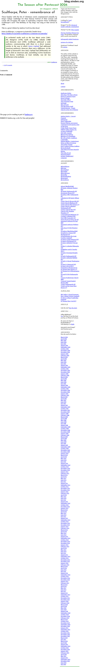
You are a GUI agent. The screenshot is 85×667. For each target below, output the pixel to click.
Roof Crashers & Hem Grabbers (70, 146)
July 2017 (63, 591)
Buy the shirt (73, 308)
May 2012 (63, 497)
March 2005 (64, 357)
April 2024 (64, 643)
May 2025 (63, 656)
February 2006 (65, 375)
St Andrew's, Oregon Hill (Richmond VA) (68, 233)
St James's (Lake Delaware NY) (70, 239)
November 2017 (65, 598)
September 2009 (65, 447)
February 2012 (65, 493)
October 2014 (65, 540)
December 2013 (65, 525)
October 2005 (65, 369)
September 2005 (65, 367)
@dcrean (63, 168)
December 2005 (65, 372)
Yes (62, 316)
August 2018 (64, 611)
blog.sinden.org (74, 1)
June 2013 (63, 515)
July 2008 (63, 423)
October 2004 (65, 349)
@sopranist (64, 178)
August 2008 (64, 425)
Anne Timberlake (66, 121)
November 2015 (65, 560)
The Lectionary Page (67, 101)
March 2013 (64, 510)
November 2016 (65, 578)
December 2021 (65, 633)
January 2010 (64, 453)
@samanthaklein (66, 176)
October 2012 (65, 505)
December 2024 (65, 649)
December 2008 (65, 432)
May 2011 (63, 478)
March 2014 (64, 530)
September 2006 (65, 387)
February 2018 (65, 603)
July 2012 (63, 500)
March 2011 (64, 475)
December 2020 (65, 626)
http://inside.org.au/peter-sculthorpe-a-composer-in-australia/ (24, 34)
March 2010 (64, 455)
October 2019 (65, 621)
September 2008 (65, 427)
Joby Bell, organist (66, 133)
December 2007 (65, 412)
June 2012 (63, 498)
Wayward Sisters (66, 154)
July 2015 (63, 553)
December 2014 (65, 543)
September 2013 (65, 520)
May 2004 (63, 340)
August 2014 (64, 536)
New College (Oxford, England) (70, 296)
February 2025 (65, 653)
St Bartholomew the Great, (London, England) (69, 237)
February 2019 (65, 618)
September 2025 (65, 659)
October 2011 (65, 487)
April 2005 (64, 359)
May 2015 (63, 550)
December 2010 (65, 470)
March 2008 (64, 417)
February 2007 (65, 395)
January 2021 (64, 628)
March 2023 (64, 638)
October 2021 (65, 631)
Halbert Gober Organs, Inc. (69, 129)
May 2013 (63, 513)
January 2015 (64, 545)
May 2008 (63, 420)
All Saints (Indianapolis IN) (69, 191)
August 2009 (64, 445)
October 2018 (65, 615)
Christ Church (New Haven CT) (70, 204)
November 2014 (65, 541)
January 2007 (64, 394)
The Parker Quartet (66, 144)
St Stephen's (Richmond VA (69, 268)
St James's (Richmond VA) (68, 241)
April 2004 (64, 339)
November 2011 (65, 488)
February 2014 (65, 528)
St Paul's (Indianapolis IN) (68, 256)
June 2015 (63, 551)
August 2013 (64, 518)
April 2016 (64, 568)
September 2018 (65, 613)
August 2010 (64, 463)
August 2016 (64, 573)
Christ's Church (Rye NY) (68, 209)
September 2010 (65, 465)
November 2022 (65, 634)
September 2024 (65, 646)
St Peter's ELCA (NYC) (67, 266)
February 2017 (65, 583)
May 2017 (63, 588)
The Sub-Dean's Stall (67, 106)
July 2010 (63, 462)
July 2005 (63, 364)
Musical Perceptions (67, 134)
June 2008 (63, 422)
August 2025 (64, 658)
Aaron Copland (33, 46)
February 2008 (65, 415)
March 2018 (64, 605)
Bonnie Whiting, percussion (69, 123)
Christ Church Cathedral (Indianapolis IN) (68, 207)
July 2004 (63, 344)
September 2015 (65, 556)
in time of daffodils (66, 131)
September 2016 (65, 575)
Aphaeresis (64, 120)
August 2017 (64, 593)
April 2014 (64, 531)
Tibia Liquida (75, 30)
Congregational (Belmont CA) (69, 214)
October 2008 (65, 428)
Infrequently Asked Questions (70, 39)
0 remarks (9, 65)
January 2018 (64, 601)
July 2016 (63, 571)
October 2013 (65, 521)
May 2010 (63, 458)
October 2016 (65, 576)
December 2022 (65, 636)
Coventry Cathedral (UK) (68, 216)
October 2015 (65, 558)
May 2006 (63, 380)
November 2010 (65, 468)
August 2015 (64, 555)
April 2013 (64, 512)
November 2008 (65, 430)
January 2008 (64, 413)
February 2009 (65, 435)
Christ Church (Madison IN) (69, 203)
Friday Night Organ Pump (68, 128)
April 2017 (64, 586)
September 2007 (65, 407)
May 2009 (63, 440)
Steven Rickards (65, 148)
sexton (65, 47)
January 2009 (64, 433)
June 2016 (63, 570)
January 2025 (64, 651)
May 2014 (63, 533)
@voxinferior (65, 180)
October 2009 (65, 448)
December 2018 (65, 616)
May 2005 (63, 360)
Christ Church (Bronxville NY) (70, 201)
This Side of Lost (66, 153)
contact (63, 86)
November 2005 (65, 370)
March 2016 (64, 566)
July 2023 (63, 639)
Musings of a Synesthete (68, 136)
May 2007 (63, 400)
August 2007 (64, 405)
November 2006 (65, 390)
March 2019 (64, 619)
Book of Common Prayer (68, 96)
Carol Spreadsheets (66, 21)
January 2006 (64, 374)
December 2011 (65, 490)
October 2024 (65, 648)
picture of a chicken (67, 42)
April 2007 (64, 399)
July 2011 (63, 482)
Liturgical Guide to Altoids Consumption (70, 26)
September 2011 (65, 485)
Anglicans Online (66, 93)
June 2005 (63, 362)
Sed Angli (63, 103)
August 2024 (64, 644)
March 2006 (64, 377)
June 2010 (63, 460)
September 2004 (65, 347)
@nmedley (64, 175)
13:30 (5, 65)
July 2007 (63, 404)
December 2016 (65, 580)
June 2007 (63, 402)
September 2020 (65, 624)
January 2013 (64, 508)
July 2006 (63, 384)
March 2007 (64, 397)
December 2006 (65, 392)
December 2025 (65, 661)
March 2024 (64, 641)
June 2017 (63, 590)
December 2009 (65, 452)
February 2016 (65, 565)
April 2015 (64, 548)
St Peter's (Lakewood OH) (68, 264)
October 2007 (65, 409)
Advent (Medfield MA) (67, 186)
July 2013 (63, 516)
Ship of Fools (65, 105)
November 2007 (65, 410)
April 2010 (64, 457)
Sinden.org (29, 115)
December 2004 (65, 352)
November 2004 (65, 350)
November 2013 (65, 523)
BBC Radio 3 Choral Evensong (70, 294)
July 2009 (63, 443)
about (62, 83)
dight (72, 324)
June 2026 (63, 663)
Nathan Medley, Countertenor (70, 141)
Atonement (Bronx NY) (68, 193)
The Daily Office (65, 100)
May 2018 (63, 608)
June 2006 (63, 382)
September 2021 (65, 629)
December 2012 (65, 507)
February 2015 (65, 546)
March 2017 (64, 585)
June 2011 (63, 480)
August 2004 (64, 345)
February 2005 (65, 355)
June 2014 (63, 535)
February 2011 (65, 473)
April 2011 (64, 477)
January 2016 (64, 563)
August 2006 (64, 385)
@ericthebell (65, 170)
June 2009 (63, 442)
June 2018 (63, 610)
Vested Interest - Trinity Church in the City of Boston (69, 109)
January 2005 (64, 354)
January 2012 (64, 492)
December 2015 (65, 561)
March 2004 (64, 337)
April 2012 (64, 495)
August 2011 (64, 483)
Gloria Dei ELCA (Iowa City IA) (70, 219)
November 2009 (65, 450)
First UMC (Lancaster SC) (68, 218)
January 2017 (64, 581)
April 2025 (64, 654)
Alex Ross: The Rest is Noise (69, 95)
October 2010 (65, 467)
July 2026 (63, 664)
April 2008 (64, 418)
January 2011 (64, 472)
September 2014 (65, 538)
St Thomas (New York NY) (68, 301)
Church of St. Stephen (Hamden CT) (67, 212)
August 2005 (64, 365)
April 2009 (64, 438)
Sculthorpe (54, 62)
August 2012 (64, 502)
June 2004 (63, 342)
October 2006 (65, 389)
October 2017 (65, 596)
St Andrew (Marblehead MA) (69, 231)
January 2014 (64, 526)
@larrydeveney (65, 173)
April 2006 (64, 379)
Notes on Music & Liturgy (68, 143)
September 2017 (65, 595)
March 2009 (64, 437)
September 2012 (65, 503)
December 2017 (65, 600)
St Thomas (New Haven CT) (69, 269)
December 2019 (65, 623)
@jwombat (64, 171)
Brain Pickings (65, 98)
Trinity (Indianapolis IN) (68, 284)
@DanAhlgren (65, 166)
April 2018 (64, 606)
